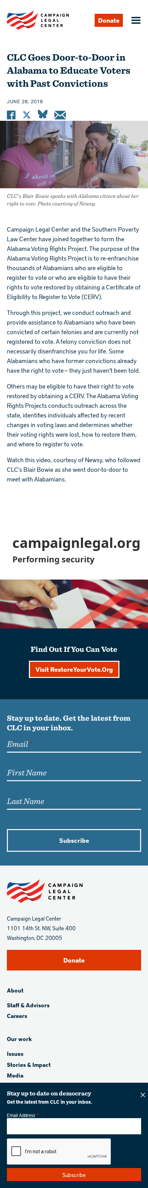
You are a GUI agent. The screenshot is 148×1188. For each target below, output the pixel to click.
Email (17, 744)
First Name (26, 772)
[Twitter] (26, 114)
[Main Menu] (134, 20)
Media (15, 1075)
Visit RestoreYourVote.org (74, 669)
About (15, 990)
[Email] (60, 114)
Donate (108, 20)
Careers (17, 1015)
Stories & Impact (29, 1064)
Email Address (21, 1115)
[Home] (38, 20)
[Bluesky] (42, 115)
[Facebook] (11, 114)
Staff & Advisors (28, 1005)
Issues (15, 1053)
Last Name (25, 801)
